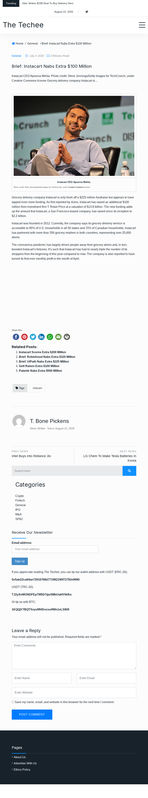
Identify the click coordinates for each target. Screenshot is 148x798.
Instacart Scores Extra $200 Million (42, 352)
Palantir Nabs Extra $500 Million (40, 370)
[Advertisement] (74, 298)
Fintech (20, 500)
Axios (74, 202)
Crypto (19, 495)
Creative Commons (76, 187)
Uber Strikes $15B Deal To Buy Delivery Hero (47, 3)
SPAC (19, 519)
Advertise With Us (25, 763)
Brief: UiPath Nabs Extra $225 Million (44, 361)
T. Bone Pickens (49, 421)
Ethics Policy (22, 769)
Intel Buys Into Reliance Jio (31, 456)
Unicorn (37, 388)
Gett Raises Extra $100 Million (39, 366)
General (32, 43)
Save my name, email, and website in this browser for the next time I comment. (64, 702)
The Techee (23, 24)
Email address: (22, 542)
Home (19, 43)
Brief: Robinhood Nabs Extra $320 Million (47, 356)
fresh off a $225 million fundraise (87, 197)
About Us (20, 757)
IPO (17, 509)
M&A (18, 514)
